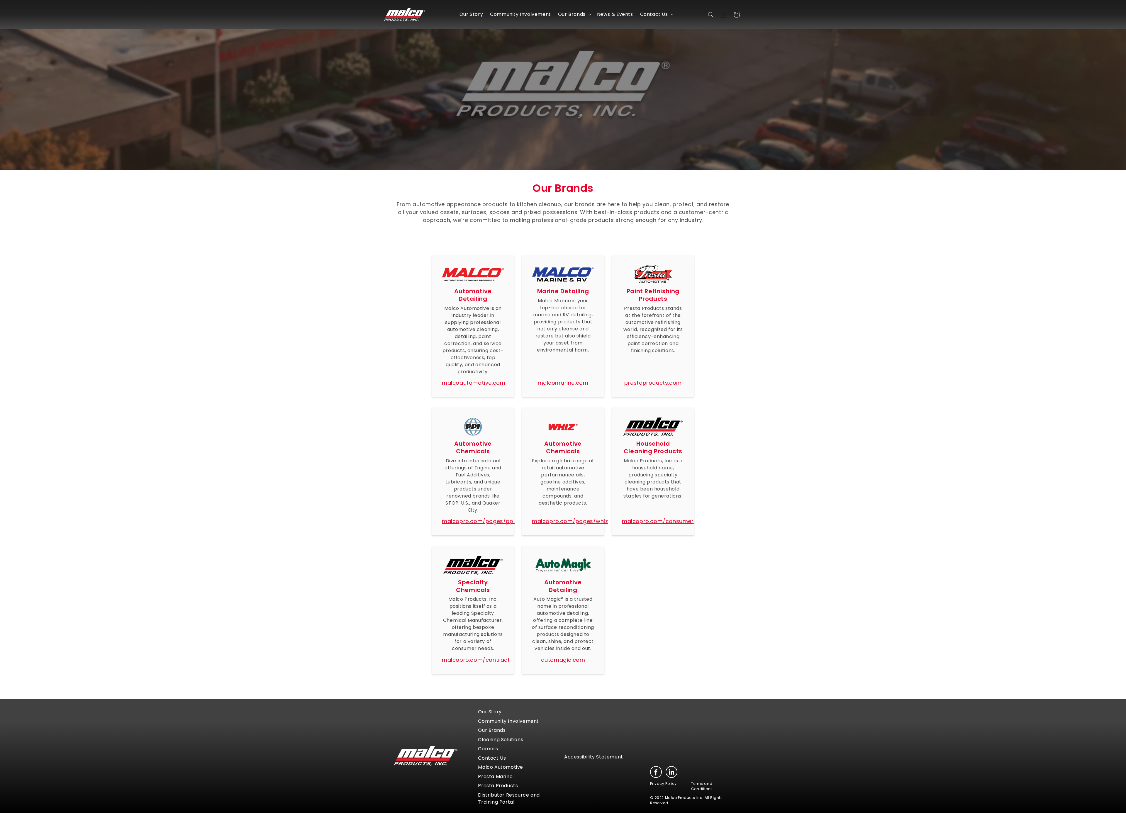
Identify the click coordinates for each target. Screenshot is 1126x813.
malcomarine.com (563, 382)
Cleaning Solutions (500, 739)
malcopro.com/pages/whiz (570, 521)
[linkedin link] (671, 772)
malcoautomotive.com (473, 382)
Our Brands (492, 730)
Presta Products (498, 785)
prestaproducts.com (653, 382)
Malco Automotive (500, 767)
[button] (573, 14)
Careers (488, 748)
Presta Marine (495, 776)
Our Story (489, 711)
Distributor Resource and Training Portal (509, 798)
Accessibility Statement (593, 756)
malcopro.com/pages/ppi (478, 521)
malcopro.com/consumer (658, 521)
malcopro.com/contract (476, 659)
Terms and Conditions (702, 786)
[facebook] (656, 772)
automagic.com (563, 659)
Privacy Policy (663, 783)
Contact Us (492, 758)
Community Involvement (508, 721)
